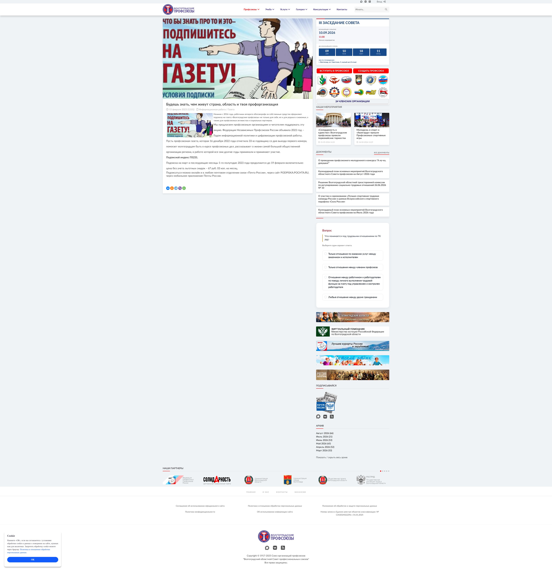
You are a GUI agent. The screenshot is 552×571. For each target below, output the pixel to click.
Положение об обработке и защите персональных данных (349, 506)
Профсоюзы (250, 9)
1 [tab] (380, 471)
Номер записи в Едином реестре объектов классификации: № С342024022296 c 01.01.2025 (350, 513)
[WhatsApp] (184, 188)
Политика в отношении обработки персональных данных (275, 506)
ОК (32, 559)
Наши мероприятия (329, 107)
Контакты (342, 9)
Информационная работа (212, 109)
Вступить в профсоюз (334, 71)
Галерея (300, 9)
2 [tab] (382, 471)
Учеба (268, 9)
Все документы (381, 153)
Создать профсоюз (371, 71)
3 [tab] (384, 471)
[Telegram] (176, 188)
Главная (251, 492)
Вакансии (300, 492)
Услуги (283, 9)
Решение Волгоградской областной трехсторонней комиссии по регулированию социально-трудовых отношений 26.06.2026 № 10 (352, 185)
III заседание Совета (339, 23)
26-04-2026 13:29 (366, 142)
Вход (379, 2)
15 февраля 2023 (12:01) (181, 109)
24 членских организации (353, 101)
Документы (323, 152)
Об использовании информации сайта (275, 512)
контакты (282, 492)
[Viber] (180, 188)
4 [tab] (386, 471)
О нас (266, 492)
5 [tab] (388, 471)
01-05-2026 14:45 (328, 142)
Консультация (320, 9)
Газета (231, 109)
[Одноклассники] (172, 188)
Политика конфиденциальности (200, 512)
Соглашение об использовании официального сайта (200, 506)
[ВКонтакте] (168, 188)
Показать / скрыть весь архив (331, 457)
